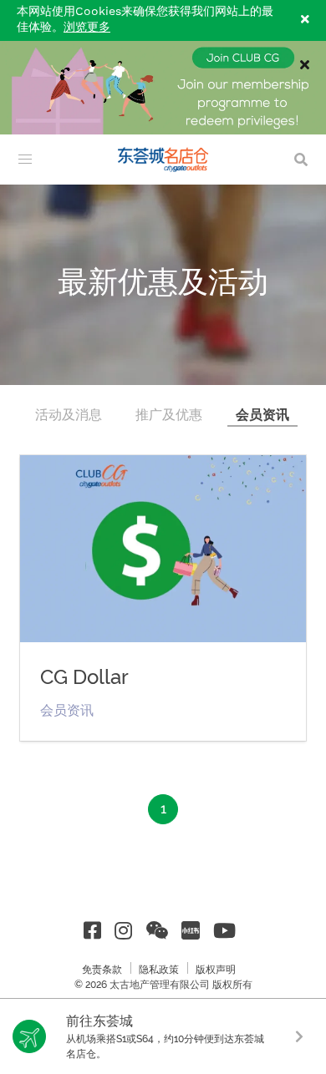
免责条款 (102, 969)
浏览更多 (87, 27)
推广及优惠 (168, 415)
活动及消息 (68, 415)
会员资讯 (262, 415)
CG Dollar (84, 677)
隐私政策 (159, 969)
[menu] (25, 159)
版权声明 (216, 969)
